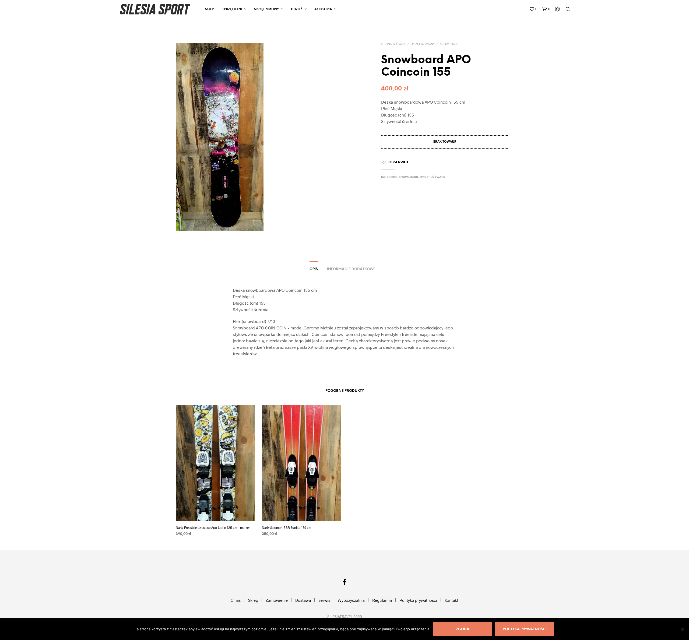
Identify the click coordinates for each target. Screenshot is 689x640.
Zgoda (462, 629)
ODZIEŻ (296, 9)
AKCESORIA (323, 9)
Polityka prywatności (418, 600)
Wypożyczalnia (351, 600)
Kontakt (451, 600)
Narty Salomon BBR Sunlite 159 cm (286, 527)
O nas (236, 600)
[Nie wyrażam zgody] (682, 629)
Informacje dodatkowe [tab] (351, 269)
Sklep (209, 9)
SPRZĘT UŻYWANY (423, 44)
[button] (533, 9)
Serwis (324, 600)
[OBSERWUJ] (215, 510)
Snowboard (449, 44)
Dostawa (303, 600)
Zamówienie (277, 600)
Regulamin (382, 600)
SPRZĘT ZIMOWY (266, 9)
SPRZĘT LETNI (232, 9)
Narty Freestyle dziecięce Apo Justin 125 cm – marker (213, 527)
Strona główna (393, 44)
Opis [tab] (314, 269)
